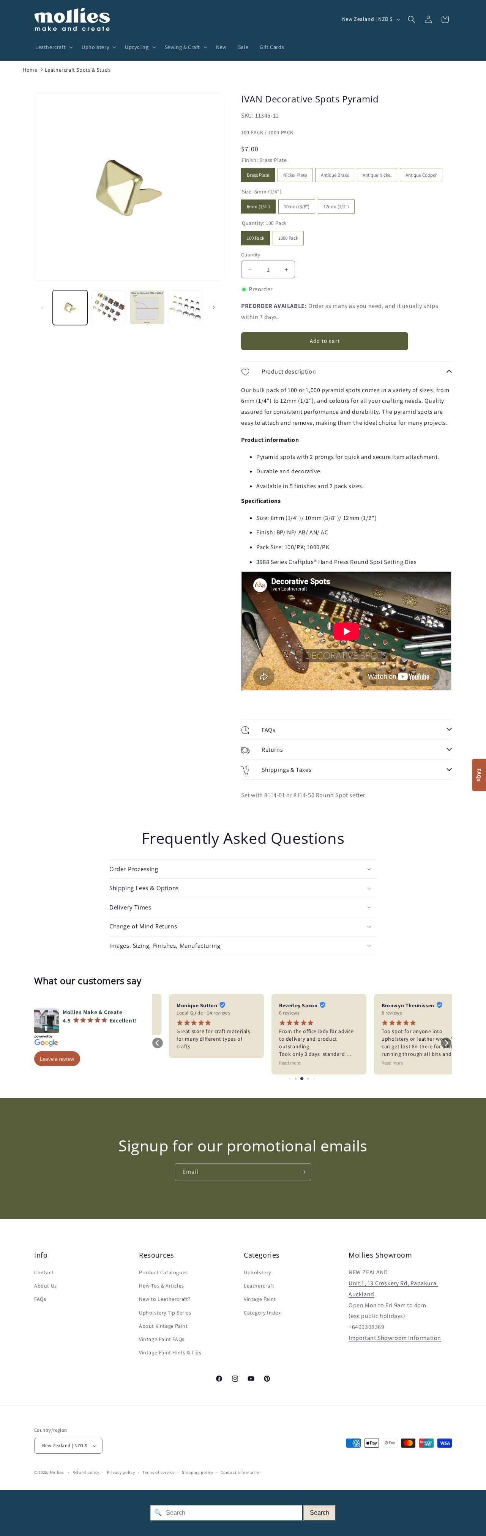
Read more (272, 1063)
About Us (45, 1285)
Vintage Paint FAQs (162, 1339)
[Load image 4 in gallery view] (185, 307)
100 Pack (255, 236)
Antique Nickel (377, 173)
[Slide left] (42, 307)
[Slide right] (213, 307)
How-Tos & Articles (161, 1285)
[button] (53, 47)
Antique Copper (421, 173)
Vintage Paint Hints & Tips (170, 1352)
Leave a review (57, 1058)
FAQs (40, 1299)
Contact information (241, 1472)
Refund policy (86, 1472)
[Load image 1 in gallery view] (70, 307)
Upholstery (257, 1272)
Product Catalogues (163, 1272)
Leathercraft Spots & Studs (78, 69)
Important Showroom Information (395, 1338)
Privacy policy (121, 1472)
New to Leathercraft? (165, 1299)
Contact (44, 1272)
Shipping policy (197, 1472)
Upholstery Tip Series (165, 1312)
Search (319, 1512)
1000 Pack (288, 236)
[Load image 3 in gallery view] (147, 307)
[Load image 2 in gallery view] (108, 307)
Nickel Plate (295, 173)
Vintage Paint (260, 1299)
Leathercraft (259, 1285)
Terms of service (158, 1472)
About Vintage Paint (163, 1325)
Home (30, 69)
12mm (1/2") (336, 204)
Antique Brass (334, 173)
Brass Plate (258, 173)
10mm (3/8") (297, 204)
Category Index (262, 1312)
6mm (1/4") (258, 204)
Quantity (250, 254)
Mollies (57, 1472)
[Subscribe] (302, 1172)
